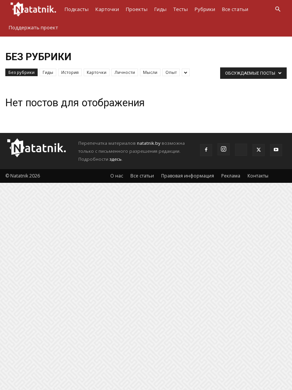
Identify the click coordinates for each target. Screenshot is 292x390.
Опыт (171, 72)
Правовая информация (187, 176)
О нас (116, 176)
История (70, 72)
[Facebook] (206, 150)
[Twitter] (258, 150)
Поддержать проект (33, 27)
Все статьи (235, 9)
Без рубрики (21, 72)
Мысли (150, 72)
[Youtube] (276, 150)
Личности (124, 72)
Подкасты (77, 9)
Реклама (230, 176)
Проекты (137, 9)
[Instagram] (223, 149)
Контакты (258, 176)
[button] (277, 9)
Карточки (107, 9)
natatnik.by (148, 143)
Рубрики (205, 9)
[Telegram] (241, 150)
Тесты (180, 9)
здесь (116, 159)
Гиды (160, 9)
